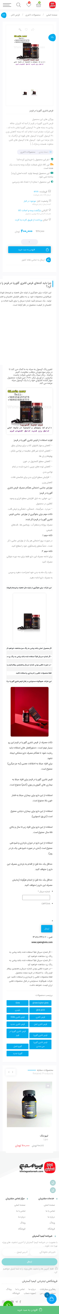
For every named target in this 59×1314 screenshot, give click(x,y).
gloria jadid (40, 1010)
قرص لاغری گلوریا (40, 1035)
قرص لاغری (40, 1017)
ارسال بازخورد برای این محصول (3, 15)
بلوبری (17, 1010)
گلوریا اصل (17, 1046)
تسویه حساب (30, 1293)
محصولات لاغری (32, 15)
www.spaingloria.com (41, 942)
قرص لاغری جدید (17, 1024)
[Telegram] (16, 1301)
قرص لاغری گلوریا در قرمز (18, 1033)
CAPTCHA (45, 904)
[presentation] (12, 1072)
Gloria (17, 1003)
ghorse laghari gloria (40, 1003)
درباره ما (51, 1217)
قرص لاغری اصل (40, 1024)
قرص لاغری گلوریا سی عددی (40, 1044)
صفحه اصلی (51, 15)
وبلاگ (52, 1223)
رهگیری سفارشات (48, 1289)
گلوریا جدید (17, 1053)
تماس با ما (50, 1211)
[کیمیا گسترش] (37, 1167)
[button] (19, 30)
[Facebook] (20, 1301)
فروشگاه (51, 1229)
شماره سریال (44, 891)
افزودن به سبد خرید (26, 249)
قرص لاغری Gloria (17, 1017)
